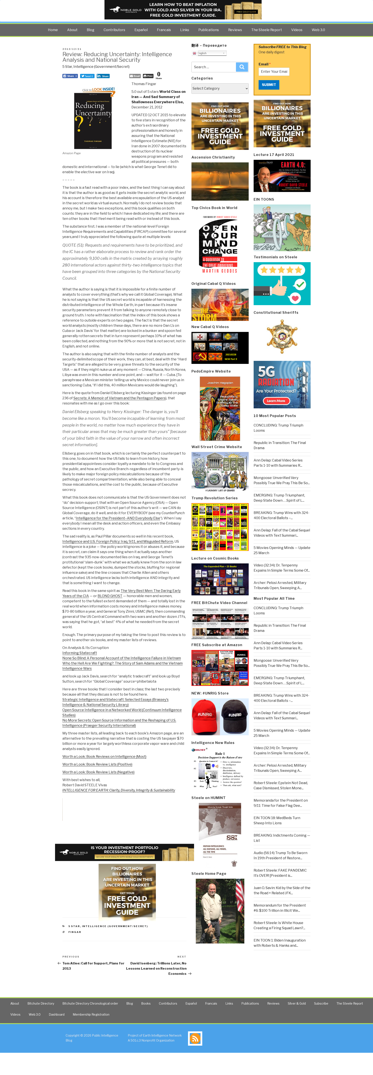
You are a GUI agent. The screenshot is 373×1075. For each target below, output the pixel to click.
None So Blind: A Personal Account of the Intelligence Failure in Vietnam (121, 658)
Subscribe (321, 1003)
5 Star (67, 67)
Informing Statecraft (79, 653)
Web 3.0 (318, 30)
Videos (296, 30)
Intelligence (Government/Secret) (101, 67)
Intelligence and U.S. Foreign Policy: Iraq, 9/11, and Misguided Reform (117, 541)
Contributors (114, 30)
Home (53, 30)
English (201, 53)
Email (265, 64)
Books (146, 1003)
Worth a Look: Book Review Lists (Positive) (97, 764)
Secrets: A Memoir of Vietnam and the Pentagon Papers (119, 398)
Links (184, 30)
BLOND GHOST (110, 596)
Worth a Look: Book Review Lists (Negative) (98, 772)
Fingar (74, 932)
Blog (90, 30)
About (72, 30)
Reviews (235, 30)
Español (141, 30)
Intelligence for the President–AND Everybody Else (118, 518)
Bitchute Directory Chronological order (90, 1003)
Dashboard (57, 1014)
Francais (164, 30)
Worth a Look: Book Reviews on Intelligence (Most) (104, 757)
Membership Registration (91, 1014)
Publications (208, 30)
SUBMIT (269, 85)
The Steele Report (266, 30)
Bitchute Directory (40, 1003)
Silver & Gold (297, 1003)
